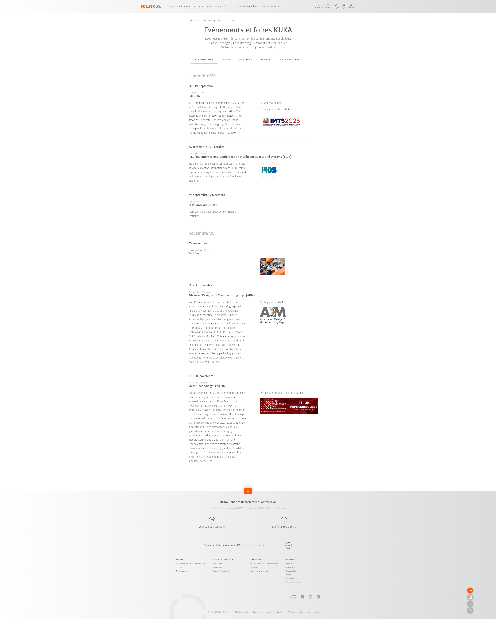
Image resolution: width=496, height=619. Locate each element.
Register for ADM (273, 302)
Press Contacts (181, 571)
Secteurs (197, 6)
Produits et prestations (177, 6)
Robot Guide (217, 564)
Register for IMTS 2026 (277, 109)
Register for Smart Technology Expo (284, 393)
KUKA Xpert (254, 568)
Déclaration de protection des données (268, 612)
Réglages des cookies (296, 612)
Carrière (289, 564)
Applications (213, 6)
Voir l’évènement (273, 103)
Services (228, 6)
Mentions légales (242, 612)
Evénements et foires (226, 21)
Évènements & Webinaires (200, 21)
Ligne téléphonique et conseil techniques (190, 564)
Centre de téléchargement (259, 571)
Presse (288, 575)
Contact (179, 568)
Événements (290, 568)
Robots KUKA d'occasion (221, 571)
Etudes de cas (218, 568)
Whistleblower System (294, 582)
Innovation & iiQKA (247, 6)
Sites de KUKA (291, 571)
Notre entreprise (269, 6)
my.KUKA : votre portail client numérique (264, 564)
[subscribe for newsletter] (288, 545)
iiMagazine (290, 578)
